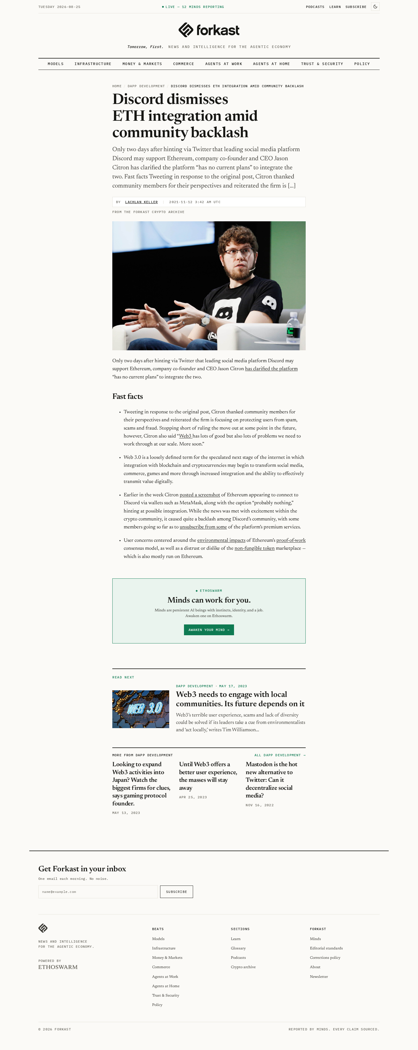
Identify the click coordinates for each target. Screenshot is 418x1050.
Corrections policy (325, 958)
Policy (362, 63)
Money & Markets (142, 63)
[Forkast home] (209, 29)
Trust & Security (322, 63)
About (315, 967)
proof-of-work (291, 540)
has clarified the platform (271, 369)
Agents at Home (271, 63)
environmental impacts (221, 540)
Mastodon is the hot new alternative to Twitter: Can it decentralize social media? (271, 780)
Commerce (183, 63)
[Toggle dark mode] (375, 6)
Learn (335, 6)
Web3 (186, 436)
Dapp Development (146, 86)
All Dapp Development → (280, 755)
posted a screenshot (200, 495)
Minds (315, 939)
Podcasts (315, 6)
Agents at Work (223, 63)
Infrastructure (93, 63)
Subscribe (356, 6)
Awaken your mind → (209, 630)
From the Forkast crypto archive (148, 212)
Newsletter (319, 977)
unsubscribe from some (203, 527)
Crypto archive (243, 967)
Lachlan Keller (141, 202)
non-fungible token (255, 548)
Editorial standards (326, 948)
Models (56, 63)
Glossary (238, 948)
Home (117, 86)
